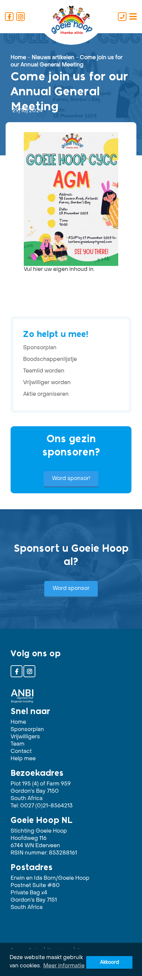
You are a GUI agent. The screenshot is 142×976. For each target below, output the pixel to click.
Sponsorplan (39, 348)
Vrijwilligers (25, 737)
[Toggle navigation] (133, 17)
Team (17, 744)
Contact (21, 751)
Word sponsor (71, 588)
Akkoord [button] (109, 962)
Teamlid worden (43, 371)
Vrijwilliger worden (47, 382)
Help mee (23, 759)
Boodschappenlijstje (50, 359)
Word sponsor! (71, 478)
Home (18, 57)
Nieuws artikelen (53, 57)
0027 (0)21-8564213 (46, 806)
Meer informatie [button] (64, 966)
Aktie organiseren (46, 394)
